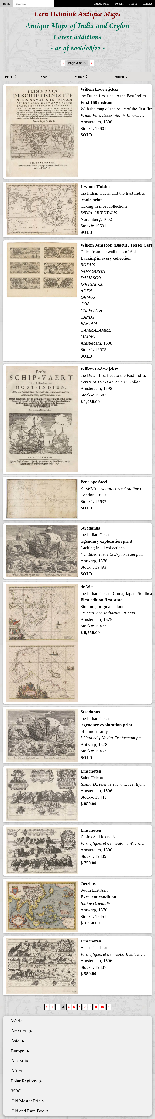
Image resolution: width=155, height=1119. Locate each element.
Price (9, 77)
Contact (147, 3)
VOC (15, 1090)
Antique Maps (101, 3)
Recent (119, 3)
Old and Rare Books (28, 1110)
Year (44, 77)
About (133, 3)
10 (102, 1007)
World (16, 1020)
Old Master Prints (26, 1100)
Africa (16, 1070)
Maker (79, 77)
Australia (18, 1060)
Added (120, 77)
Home (6, 3)
